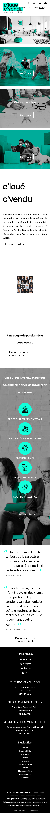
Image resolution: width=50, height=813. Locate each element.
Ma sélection (24, 7)
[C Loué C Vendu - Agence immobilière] (13, 15)
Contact (25, 777)
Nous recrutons (25, 514)
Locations (25, 761)
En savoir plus (14, 244)
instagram (34, 3)
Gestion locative (25, 764)
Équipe (25, 767)
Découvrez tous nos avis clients (25, 640)
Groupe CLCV (39, 7)
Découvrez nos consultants (18, 353)
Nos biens (25, 754)
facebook (28, 3)
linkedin (40, 3)
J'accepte (33, 810)
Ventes (25, 757)
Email (45, 3)
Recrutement (25, 774)
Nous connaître (25, 771)
